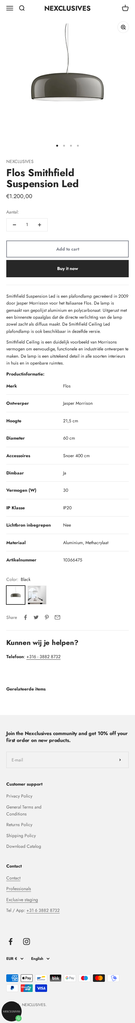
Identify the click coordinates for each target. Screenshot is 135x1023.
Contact (13, 878)
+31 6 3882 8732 (43, 910)
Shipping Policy (21, 835)
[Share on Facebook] (25, 617)
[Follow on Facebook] (10, 941)
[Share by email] (57, 617)
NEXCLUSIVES (20, 161)
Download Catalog (23, 846)
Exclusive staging (22, 899)
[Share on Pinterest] (46, 617)
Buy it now (67, 268)
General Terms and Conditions (23, 810)
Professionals (18, 888)
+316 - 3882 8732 (43, 656)
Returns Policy (19, 824)
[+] (39, 225)
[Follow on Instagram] (26, 941)
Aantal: (12, 212)
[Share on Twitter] (36, 617)
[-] (14, 225)
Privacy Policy (19, 796)
